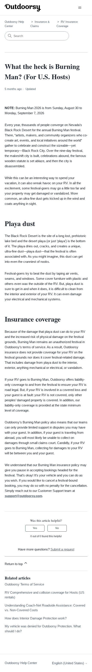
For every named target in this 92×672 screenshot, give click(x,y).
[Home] (23, 8)
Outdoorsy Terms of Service (24, 584)
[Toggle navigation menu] (80, 7)
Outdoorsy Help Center (21, 663)
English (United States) (68, 663)
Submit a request (62, 549)
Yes (35, 528)
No (57, 528)
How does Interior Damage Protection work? (36, 618)
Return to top (14, 564)
